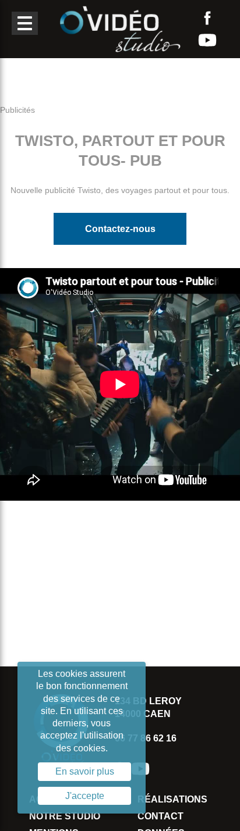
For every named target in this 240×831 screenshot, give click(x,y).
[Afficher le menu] (25, 23)
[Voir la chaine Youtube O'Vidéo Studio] (207, 40)
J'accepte (84, 796)
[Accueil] (120, 28)
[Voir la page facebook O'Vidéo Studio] (207, 18)
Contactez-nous (120, 229)
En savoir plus (84, 771)
